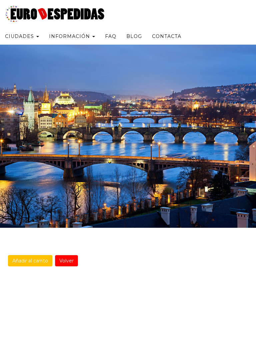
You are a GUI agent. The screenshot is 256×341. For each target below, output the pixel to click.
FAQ (110, 36)
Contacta (166, 36)
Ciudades (20, 36)
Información (70, 36)
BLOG (134, 36)
